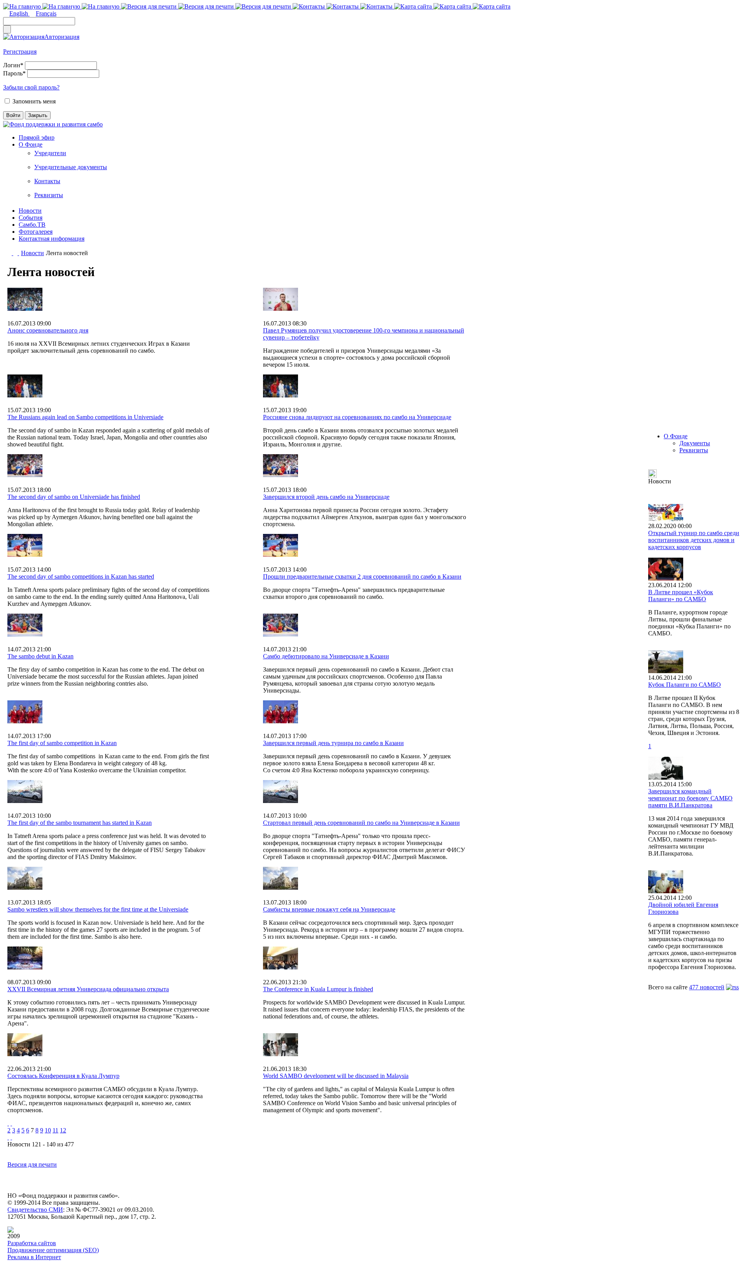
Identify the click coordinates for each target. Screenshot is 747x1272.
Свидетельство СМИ (35, 1209)
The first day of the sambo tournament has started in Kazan (79, 822)
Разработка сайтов (31, 1243)
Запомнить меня (34, 101)
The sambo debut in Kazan (40, 656)
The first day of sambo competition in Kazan (62, 743)
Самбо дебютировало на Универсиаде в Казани (326, 656)
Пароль (14, 73)
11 (55, 1130)
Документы (694, 443)
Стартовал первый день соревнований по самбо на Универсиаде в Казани (361, 822)
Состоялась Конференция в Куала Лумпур (63, 1076)
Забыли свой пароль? (31, 87)
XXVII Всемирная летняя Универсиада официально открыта (88, 989)
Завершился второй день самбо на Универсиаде (326, 496)
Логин (13, 65)
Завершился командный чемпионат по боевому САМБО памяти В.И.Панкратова (690, 798)
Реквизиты (48, 195)
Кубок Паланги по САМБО (684, 684)
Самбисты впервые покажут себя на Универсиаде (329, 909)
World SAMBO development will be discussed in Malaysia (336, 1076)
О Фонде (30, 144)
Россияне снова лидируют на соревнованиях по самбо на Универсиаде (357, 417)
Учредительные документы (70, 167)
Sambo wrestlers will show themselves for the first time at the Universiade (97, 909)
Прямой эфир (36, 137)
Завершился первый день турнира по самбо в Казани (333, 743)
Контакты (47, 181)
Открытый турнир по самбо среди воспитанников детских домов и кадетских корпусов (693, 540)
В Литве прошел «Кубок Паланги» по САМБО (680, 595)
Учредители (50, 153)
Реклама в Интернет (34, 1257)
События (30, 217)
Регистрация (20, 51)
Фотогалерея (36, 231)
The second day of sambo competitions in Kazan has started (80, 576)
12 (63, 1130)
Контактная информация (51, 238)
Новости (30, 210)
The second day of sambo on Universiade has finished (73, 496)
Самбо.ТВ (32, 224)
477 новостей (706, 987)
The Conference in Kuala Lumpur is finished (318, 989)
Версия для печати (32, 1164)
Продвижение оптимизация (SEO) (53, 1250)
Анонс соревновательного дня (47, 330)
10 (48, 1130)
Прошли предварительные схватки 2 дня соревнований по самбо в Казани (362, 576)
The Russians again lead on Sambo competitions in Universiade (85, 417)
